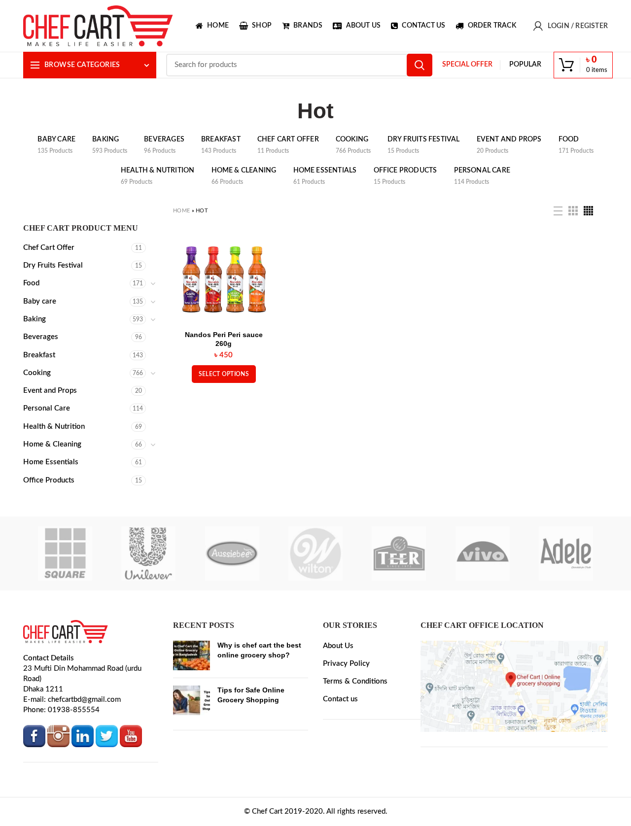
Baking (34, 319)
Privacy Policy (346, 663)
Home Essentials (50, 462)
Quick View (262, 250)
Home (181, 210)
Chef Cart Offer (48, 247)
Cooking (37, 373)
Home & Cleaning (52, 444)
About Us (338, 646)
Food (31, 283)
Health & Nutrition (54, 426)
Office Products (48, 480)
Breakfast (39, 355)
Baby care (39, 301)
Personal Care (46, 408)
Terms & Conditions (355, 681)
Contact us (340, 699)
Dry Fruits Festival (53, 265)
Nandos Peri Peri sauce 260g (224, 339)
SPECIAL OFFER (467, 64)
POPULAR (525, 64)
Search (419, 65)
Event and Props (50, 390)
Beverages (40, 337)
